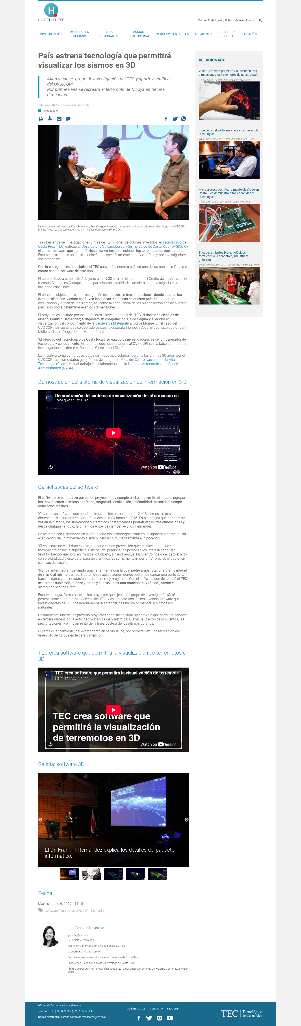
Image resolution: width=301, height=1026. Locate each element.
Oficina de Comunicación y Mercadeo (60, 1005)
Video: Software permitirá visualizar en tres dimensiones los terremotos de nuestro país (228, 72)
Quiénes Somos (244, 20)
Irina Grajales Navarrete (76, 105)
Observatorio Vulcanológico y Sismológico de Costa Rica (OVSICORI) (135, 246)
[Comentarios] (69, 119)
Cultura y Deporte (227, 34)
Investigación (51, 34)
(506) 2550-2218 (60, 1011)
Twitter (148, 1018)
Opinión (250, 34)
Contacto (156, 1008)
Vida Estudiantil (109, 34)
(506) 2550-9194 (82, 1011)
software (51, 910)
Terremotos (67, 910)
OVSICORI (82, 910)
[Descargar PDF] (51, 119)
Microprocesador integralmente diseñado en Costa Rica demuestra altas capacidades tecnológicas (229, 193)
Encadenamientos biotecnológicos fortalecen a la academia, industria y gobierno (223, 256)
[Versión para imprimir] (42, 119)
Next (186, 820)
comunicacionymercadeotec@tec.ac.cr (83, 1017)
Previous (40, 820)
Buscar (261, 34)
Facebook (138, 1018)
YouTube (169, 1018)
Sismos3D (97, 910)
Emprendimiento (198, 34)
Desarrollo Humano (79, 34)
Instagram (158, 1018)
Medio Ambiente (168, 34)
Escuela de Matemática (113, 323)
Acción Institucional (139, 34)
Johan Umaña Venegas (237, 202)
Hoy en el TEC (51, 11)
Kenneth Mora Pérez (242, 139)
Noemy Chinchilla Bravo (245, 265)
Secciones (173, 1008)
